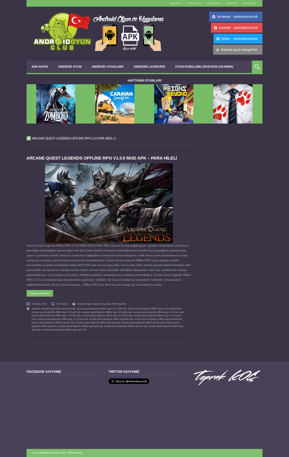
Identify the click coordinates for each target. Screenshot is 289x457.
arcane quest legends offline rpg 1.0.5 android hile (154, 308)
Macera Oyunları (102, 304)
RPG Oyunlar (119, 304)
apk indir (70, 308)
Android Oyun (70, 66)
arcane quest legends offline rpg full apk (142, 322)
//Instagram (250, 3)
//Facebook (213, 3)
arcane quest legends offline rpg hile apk (125, 326)
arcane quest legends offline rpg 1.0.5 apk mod (107, 312)
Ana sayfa (175, 3)
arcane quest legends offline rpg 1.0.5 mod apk (107, 315)
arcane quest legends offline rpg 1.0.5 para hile (63, 319)
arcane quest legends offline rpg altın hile (111, 319)
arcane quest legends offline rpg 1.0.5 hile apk (56, 315)
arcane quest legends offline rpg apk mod (98, 322)
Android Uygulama (108, 66)
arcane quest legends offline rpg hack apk (80, 326)
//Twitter (231, 3)
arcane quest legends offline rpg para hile (64, 329)
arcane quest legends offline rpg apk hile (53, 322)
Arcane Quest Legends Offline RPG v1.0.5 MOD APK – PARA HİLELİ (101, 158)
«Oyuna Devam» (39, 293)
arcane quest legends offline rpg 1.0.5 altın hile (102, 308)
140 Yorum (62, 304)
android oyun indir (50, 308)
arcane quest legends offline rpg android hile (158, 319)
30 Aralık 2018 (39, 304)
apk (63, 308)
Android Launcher (149, 66)
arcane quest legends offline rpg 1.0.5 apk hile (56, 312)
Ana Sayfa (39, 66)
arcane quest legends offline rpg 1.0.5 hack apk (158, 312)
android (35, 308)
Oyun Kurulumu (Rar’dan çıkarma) (204, 66)
